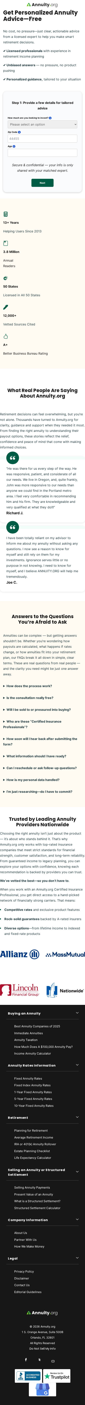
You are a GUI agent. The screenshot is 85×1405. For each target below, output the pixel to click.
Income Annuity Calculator (32, 1053)
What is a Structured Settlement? (37, 1201)
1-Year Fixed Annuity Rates (33, 1092)
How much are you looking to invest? (28, 117)
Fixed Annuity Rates (28, 1078)
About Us (20, 1233)
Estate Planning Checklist (32, 1151)
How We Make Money (29, 1246)
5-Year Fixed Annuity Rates (33, 1099)
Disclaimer (21, 1278)
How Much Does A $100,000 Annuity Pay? (43, 1047)
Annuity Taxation (26, 1040)
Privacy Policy (24, 1271)
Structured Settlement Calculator (37, 1208)
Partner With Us (25, 1240)
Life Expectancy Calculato (32, 1158)
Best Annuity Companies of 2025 (37, 1026)
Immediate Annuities (28, 1033)
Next (42, 182)
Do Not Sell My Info (42, 1349)
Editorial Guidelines (28, 1292)
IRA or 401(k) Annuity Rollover (35, 1144)
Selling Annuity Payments (32, 1187)
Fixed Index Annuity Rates (32, 1085)
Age (10, 146)
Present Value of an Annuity (33, 1194)
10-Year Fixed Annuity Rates (34, 1106)
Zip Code (12, 132)
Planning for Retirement (31, 1130)
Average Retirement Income (33, 1137)
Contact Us (22, 1285)
